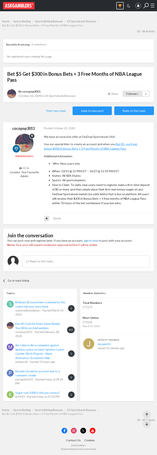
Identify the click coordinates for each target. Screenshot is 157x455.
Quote (57, 218)
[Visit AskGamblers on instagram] (74, 430)
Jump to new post (92, 110)
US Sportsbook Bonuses (60, 95)
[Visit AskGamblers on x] (83, 430)
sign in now (91, 240)
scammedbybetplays (27, 310)
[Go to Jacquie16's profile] (88, 343)
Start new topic (56, 110)
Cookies (89, 440)
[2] (128, 6)
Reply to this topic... (42, 261)
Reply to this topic (134, 110)
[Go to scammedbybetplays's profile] (10, 304)
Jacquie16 (104, 344)
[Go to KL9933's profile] (10, 394)
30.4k (25, 168)
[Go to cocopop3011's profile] (11, 93)
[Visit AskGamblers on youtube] (92, 430)
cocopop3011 (31, 91)
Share (114, 93)
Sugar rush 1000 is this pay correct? (37, 392)
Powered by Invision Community (78, 448)
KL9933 (20, 396)
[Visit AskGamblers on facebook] (64, 430)
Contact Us (73, 440)
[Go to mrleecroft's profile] (10, 347)
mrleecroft (21, 361)
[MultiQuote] (46, 218)
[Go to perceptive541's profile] (10, 373)
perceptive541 (24, 379)
